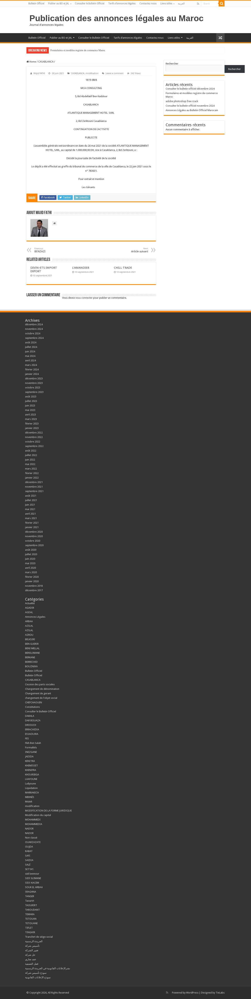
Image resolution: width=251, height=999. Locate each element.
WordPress (192, 992)
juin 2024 (30, 351)
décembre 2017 (34, 590)
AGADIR (29, 607)
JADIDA (29, 756)
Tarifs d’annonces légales (122, 3)
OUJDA (29, 846)
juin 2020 (30, 558)
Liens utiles (166, 3)
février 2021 (32, 522)
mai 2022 (30, 464)
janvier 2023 (32, 428)
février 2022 (32, 473)
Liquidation (31, 788)
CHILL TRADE (123, 267)
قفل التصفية (31, 963)
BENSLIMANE (32, 652)
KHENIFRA (30, 770)
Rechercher (172, 63)
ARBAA (30, 621)
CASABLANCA (46, 61)
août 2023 (30, 396)
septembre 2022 (34, 446)
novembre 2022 (34, 437)
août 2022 (30, 450)
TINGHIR (30, 932)
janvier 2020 (32, 581)
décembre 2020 (34, 531)
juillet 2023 (31, 401)
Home (32, 61)
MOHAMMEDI (33, 819)
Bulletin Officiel (36, 3)
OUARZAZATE (33, 842)
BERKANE (30, 657)
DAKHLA (29, 715)
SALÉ (27, 864)
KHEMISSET (31, 765)
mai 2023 (30, 410)
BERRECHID (31, 661)
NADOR (29, 828)
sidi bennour (32, 873)
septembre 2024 (34, 337)
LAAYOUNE (31, 779)
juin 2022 (30, 459)
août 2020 (30, 549)
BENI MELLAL (32, 648)
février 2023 (32, 423)
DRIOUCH (30, 724)
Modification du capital (38, 815)
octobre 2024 (32, 333)
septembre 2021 (34, 491)
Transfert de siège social (39, 936)
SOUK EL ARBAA (34, 887)
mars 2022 (31, 468)
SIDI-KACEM (32, 882)
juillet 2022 (31, 455)
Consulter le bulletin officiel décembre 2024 (190, 88)
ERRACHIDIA (32, 729)
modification (91, 73)
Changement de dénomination (42, 688)
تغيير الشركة (31, 950)
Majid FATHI (39, 73)
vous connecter (84, 297)
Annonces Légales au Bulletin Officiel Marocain (192, 110)
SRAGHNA (30, 891)
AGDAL (29, 612)
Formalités (31, 747)
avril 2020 (30, 567)
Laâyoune (30, 783)
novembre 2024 (34, 328)
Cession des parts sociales (40, 684)
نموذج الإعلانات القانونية (38, 977)
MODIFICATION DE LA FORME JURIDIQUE (48, 810)
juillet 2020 (31, 554)
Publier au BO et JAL (58, 3)
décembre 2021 (34, 482)
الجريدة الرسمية (34, 941)
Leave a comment (115, 73)
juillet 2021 (31, 500)
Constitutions (32, 706)
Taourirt (29, 900)
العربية (181, 3)
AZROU (29, 634)
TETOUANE (31, 923)
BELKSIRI (30, 639)
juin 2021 (30, 504)
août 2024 (30, 342)
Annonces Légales (35, 616)
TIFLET (29, 927)
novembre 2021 (34, 486)
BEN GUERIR (32, 643)
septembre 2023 (34, 392)
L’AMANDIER (80, 267)
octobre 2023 (32, 387)
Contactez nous (147, 3)
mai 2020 (30, 563)
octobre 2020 (32, 540)
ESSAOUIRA (31, 733)
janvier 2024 (32, 374)
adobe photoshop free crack (182, 101)
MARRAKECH (32, 792)
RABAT (29, 851)
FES (27, 738)
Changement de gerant (38, 693)
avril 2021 (30, 513)
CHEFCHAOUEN (33, 702)
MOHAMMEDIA (33, 824)
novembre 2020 (34, 536)
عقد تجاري (30, 959)
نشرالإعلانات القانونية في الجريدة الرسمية (47, 968)
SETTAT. (29, 869)
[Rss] (198, 3)
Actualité (30, 603)
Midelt (28, 801)
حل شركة (30, 954)
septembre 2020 (34, 545)
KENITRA (30, 761)
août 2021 (30, 495)
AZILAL (29, 625)
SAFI (27, 855)
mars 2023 (31, 419)
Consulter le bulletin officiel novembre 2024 (190, 105)
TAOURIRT (31, 905)
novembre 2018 (34, 585)
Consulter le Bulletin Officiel (89, 3)
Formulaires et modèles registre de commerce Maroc (77, 50)
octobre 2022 (32, 441)
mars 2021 (31, 518)
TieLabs (220, 992)
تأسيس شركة (32, 945)
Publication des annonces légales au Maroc (116, 18)
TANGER (29, 896)
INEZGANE (31, 752)
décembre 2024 (34, 324)
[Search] (222, 3)
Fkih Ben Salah (33, 743)
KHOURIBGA (32, 774)
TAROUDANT (32, 909)
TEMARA (31, 914)
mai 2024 (30, 355)
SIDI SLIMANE (34, 878)
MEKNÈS (29, 797)
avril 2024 (30, 360)
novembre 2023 (34, 383)
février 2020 (32, 576)
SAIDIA (29, 860)
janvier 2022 (32, 477)
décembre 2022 (34, 432)
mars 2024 (31, 365)
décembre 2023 (34, 378)
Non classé (31, 837)
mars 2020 (31, 572)
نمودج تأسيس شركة (36, 972)
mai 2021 (30, 509)
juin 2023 (30, 405)
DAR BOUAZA (32, 720)
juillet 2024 (31, 346)
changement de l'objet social (41, 697)
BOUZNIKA (31, 666)
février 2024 (32, 369)
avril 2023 (30, 414)
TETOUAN (30, 918)
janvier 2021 (32, 527)
